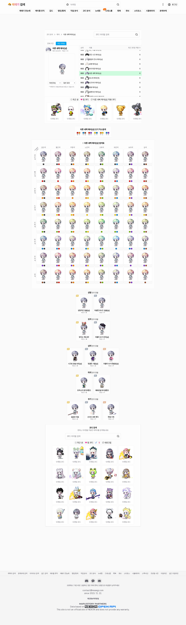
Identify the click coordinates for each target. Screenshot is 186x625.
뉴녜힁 (97, 11)
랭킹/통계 (62, 11)
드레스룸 (108, 11)
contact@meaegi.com (93, 590)
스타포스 (137, 11)
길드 (51, 11)
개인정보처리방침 (93, 599)
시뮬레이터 (150, 11)
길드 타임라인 (173, 573)
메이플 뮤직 (39, 11)
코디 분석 (86, 11)
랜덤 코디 (55, 119)
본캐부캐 (163, 11)
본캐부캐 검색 (22, 573)
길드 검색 (44, 573)
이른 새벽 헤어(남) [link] (69, 34)
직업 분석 (74, 11)
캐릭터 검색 (12, 573)
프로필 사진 (154, 573)
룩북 (119, 11)
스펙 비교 (145, 573)
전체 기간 (50, 44)
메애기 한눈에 (24, 11)
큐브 (127, 11)
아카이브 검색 (34, 573)
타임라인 (164, 573)
